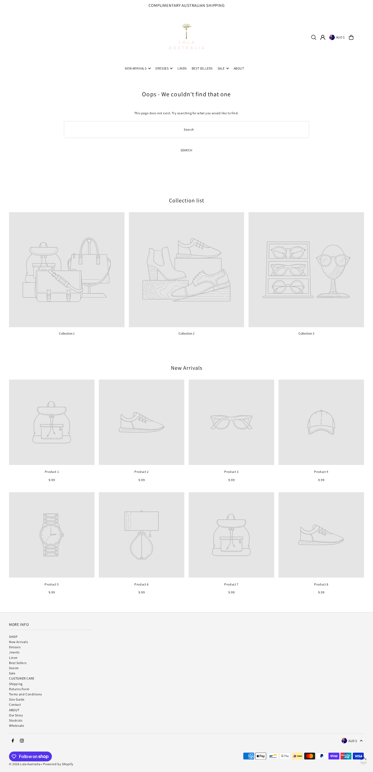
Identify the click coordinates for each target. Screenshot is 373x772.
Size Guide (17, 699)
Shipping (16, 684)
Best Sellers (17, 663)
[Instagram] (366, 7)
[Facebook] (359, 7)
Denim (14, 668)
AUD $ (340, 37)
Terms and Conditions (25, 694)
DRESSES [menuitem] (161, 68)
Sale (12, 673)
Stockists (15, 720)
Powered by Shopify (58, 764)
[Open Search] (313, 37)
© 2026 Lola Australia (25, 764)
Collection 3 (306, 333)
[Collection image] (67, 270)
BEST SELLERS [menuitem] (202, 68)
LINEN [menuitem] (182, 68)
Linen (13, 658)
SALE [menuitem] (221, 68)
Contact (15, 704)
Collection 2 (186, 333)
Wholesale (16, 725)
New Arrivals (186, 367)
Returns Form (19, 689)
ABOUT (14, 710)
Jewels (14, 652)
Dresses (14, 647)
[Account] (322, 37)
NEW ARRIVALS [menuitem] (135, 68)
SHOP (13, 637)
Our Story (16, 715)
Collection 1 (67, 333)
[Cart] (351, 37)
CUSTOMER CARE (21, 678)
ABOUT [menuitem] (239, 68)
